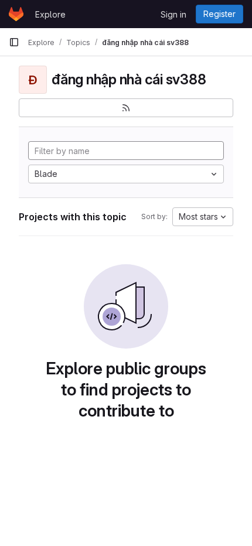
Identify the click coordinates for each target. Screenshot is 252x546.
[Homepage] (16, 14)
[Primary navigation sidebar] (14, 42)
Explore (50, 14)
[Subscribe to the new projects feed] (126, 107)
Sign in (173, 14)
